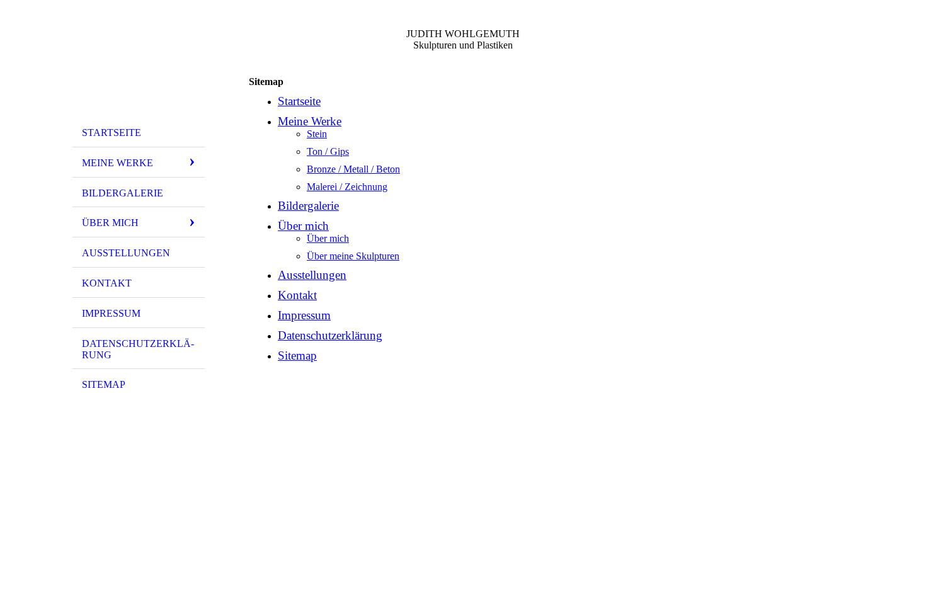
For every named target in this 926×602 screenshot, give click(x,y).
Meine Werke (117, 162)
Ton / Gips (328, 151)
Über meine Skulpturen (353, 256)
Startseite (111, 132)
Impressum (111, 313)
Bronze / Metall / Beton (353, 169)
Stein (317, 133)
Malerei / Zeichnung (347, 186)
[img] (138, 64)
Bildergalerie (122, 193)
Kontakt (107, 283)
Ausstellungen (126, 252)
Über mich (110, 222)
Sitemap (103, 384)
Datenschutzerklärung (138, 349)
